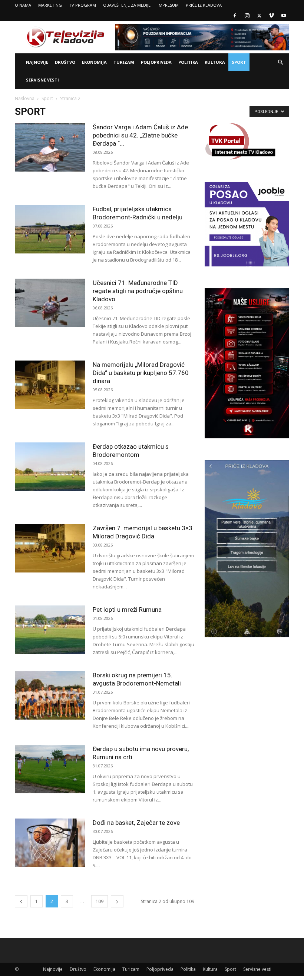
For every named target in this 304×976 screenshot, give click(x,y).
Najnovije (37, 62)
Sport (239, 62)
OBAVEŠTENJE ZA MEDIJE (127, 5)
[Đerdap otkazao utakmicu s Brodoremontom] (50, 466)
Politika (188, 62)
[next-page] (117, 901)
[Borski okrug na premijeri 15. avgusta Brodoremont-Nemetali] (50, 695)
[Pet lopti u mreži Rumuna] (50, 629)
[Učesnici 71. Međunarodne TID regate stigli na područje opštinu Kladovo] (50, 303)
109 (99, 901)
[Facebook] (234, 15)
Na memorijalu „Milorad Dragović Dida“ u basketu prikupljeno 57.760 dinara (141, 373)
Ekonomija (94, 62)
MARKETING (50, 5)
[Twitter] (259, 15)
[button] (280, 62)
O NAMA (23, 5)
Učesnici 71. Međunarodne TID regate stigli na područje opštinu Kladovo (138, 291)
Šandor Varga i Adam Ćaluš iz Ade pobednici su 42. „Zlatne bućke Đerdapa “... (140, 135)
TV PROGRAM (82, 5)
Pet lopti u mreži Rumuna (127, 609)
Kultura (215, 62)
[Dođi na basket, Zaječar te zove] (50, 843)
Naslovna (24, 98)
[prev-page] (21, 901)
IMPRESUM (168, 5)
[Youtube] (283, 15)
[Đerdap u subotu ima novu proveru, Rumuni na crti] (50, 769)
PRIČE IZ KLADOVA (204, 5)
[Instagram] (246, 15)
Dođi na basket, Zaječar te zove (136, 822)
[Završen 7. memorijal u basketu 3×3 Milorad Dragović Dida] (50, 548)
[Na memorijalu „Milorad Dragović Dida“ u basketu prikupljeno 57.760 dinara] (50, 385)
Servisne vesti (42, 80)
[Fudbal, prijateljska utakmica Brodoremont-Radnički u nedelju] (50, 229)
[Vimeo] (271, 15)
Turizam (123, 62)
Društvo (65, 62)
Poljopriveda (156, 62)
